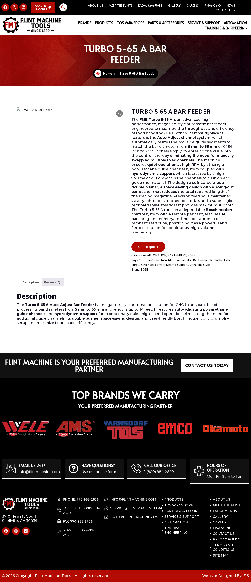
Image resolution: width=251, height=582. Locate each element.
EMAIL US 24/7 (32, 465)
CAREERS (192, 5)
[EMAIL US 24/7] (11, 468)
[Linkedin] (23, 7)
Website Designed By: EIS (225, 576)
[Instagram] (14, 7)
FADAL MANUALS (150, 5)
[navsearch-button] (63, 7)
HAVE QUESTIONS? (98, 465)
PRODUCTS (104, 22)
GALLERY (174, 5)
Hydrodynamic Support (172, 265)
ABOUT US (95, 5)
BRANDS (84, 22)
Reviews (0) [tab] (52, 282)
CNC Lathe (215, 260)
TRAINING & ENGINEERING (226, 27)
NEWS (231, 5)
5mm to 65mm (149, 260)
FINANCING (213, 5)
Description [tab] (30, 282)
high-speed (148, 265)
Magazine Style (199, 265)
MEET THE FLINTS (120, 5)
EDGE (191, 255)
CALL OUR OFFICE (160, 465)
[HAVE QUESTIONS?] (73, 468)
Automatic (184, 260)
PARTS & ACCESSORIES (166, 22)
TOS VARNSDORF (130, 22)
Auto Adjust (168, 260)
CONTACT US (225, 10)
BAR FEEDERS (177, 255)
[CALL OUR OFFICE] (136, 468)
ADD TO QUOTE (148, 247)
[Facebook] (5, 7)
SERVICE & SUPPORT (204, 22)
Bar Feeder (200, 260)
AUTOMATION (235, 22)
